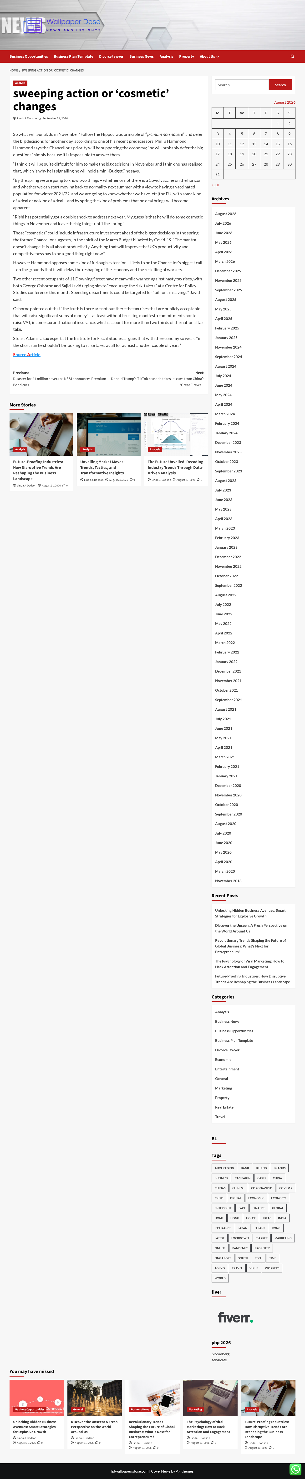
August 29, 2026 (118, 480)
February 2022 (227, 652)
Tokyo (220, 1268)
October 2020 (226, 804)
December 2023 (228, 442)
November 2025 (228, 280)
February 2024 (227, 423)
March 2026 (225, 261)
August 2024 (225, 366)
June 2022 (223, 614)
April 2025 (223, 318)
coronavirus (261, 1188)
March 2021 (225, 757)
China (277, 1178)
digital (235, 1198)
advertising (224, 1168)
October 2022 (226, 576)
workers (272, 1268)
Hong (234, 1218)
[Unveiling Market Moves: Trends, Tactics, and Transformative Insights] (108, 434)
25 (230, 164)
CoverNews (160, 1471)
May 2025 (223, 309)
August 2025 (225, 299)
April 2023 (223, 519)
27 (254, 164)
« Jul (215, 184)
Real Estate (224, 1107)
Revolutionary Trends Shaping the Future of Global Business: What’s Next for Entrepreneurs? (250, 946)
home (219, 1218)
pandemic (240, 1248)
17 (217, 154)
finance (259, 1208)
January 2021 (226, 776)
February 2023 (227, 538)
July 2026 (223, 223)
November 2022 (228, 566)
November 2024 (228, 347)
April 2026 (223, 252)
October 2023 (226, 461)
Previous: (59, 379)
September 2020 (228, 814)
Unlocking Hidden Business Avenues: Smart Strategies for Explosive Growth (250, 913)
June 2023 (223, 499)
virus (253, 1268)
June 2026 (223, 233)
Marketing (223, 1088)
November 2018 (228, 881)
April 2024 (223, 404)
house (251, 1218)
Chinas (220, 1188)
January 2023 (226, 547)
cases (261, 1178)
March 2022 (225, 642)
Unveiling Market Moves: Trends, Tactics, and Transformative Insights (102, 467)
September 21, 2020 (55, 118)
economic (256, 1198)
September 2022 (228, 585)
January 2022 (226, 661)
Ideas (267, 1218)
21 (266, 154)
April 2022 (223, 633)
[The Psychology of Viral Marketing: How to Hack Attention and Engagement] (210, 1398)
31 (217, 174)
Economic (223, 1059)
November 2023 (228, 452)
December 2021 (228, 671)
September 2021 (228, 700)
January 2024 (226, 433)
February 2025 (227, 328)
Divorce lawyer (111, 56)
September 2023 (228, 471)
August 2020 (225, 823)
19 (242, 154)
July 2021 (223, 719)
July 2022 (223, 604)
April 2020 (223, 862)
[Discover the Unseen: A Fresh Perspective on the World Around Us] (94, 1398)
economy (278, 1198)
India (282, 1218)
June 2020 (223, 843)
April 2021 (223, 747)
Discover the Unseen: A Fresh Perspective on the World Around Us (251, 928)
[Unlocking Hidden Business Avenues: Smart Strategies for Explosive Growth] (37, 1398)
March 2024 (225, 414)
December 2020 (228, 785)
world (220, 1278)
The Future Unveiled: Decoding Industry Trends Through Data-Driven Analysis (175, 467)
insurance (223, 1228)
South (243, 1258)
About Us (207, 56)
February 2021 (227, 766)
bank (245, 1168)
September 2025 (228, 290)
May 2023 (223, 509)
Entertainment (227, 1069)
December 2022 (228, 557)
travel (237, 1268)
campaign (242, 1178)
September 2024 (228, 357)
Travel (220, 1116)
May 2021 (223, 738)
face (242, 1208)
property (262, 1248)
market (262, 1238)
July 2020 (223, 833)
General (221, 1078)
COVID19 (285, 1188)
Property (186, 56)
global (278, 1208)
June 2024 (223, 385)
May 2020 (223, 852)
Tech (258, 1258)
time (272, 1258)
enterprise (223, 1208)
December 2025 (228, 271)
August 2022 (225, 595)
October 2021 (226, 690)
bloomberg (220, 1354)
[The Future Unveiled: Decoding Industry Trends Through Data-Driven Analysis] (176, 434)
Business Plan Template (73, 56)
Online (220, 1248)
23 (289, 154)
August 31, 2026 (51, 486)
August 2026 (225, 214)
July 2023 (223, 490)
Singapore (223, 1258)
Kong (276, 1228)
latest (219, 1238)
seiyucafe (219, 1359)
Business (221, 1178)
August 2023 (225, 480)
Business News (141, 56)
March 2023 (225, 528)
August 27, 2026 (186, 480)
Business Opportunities (29, 56)
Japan (242, 1228)
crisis (219, 1198)
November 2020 (228, 795)
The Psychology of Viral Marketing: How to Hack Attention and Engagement (250, 964)
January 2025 (226, 337)
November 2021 (228, 681)
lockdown (240, 1238)
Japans (259, 1228)
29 (277, 164)
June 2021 (223, 728)
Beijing (261, 1168)
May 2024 (223, 395)
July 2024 (223, 376)
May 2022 (223, 623)
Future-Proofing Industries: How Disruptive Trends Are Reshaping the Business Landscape (38, 470)
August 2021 (225, 709)
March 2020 (225, 871)
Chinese (238, 1188)
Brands (279, 1168)
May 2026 (223, 242)
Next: (157, 379)
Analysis (166, 56)
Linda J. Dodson (27, 118)
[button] (292, 56)
